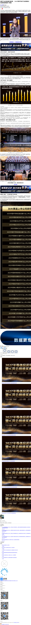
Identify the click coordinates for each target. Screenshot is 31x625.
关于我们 (12, 580)
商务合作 (15, 580)
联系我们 (8, 580)
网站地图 (10, 580)
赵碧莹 (3, 4)
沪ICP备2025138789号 (16, 622)
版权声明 (4, 580)
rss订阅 (16, 580)
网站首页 (1, 580)
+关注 (1, 514)
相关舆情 (1, 5)
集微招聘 (6, 580)
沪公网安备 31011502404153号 (5, 624)
